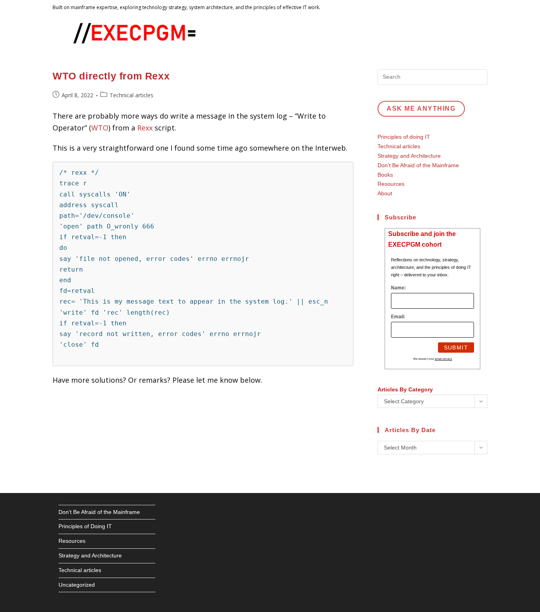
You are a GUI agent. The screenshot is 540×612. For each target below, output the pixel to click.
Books (385, 175)
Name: (398, 288)
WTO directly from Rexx (111, 75)
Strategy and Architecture (409, 156)
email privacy (443, 358)
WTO (99, 127)
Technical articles (131, 95)
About (385, 193)
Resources (391, 184)
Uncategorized (77, 585)
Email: (398, 316)
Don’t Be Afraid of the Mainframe (418, 165)
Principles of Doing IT (85, 526)
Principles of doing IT (404, 137)
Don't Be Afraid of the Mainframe (99, 512)
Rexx (146, 127)
